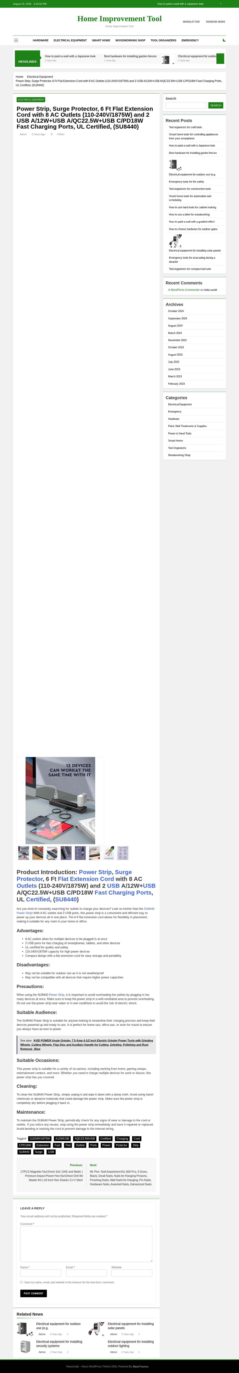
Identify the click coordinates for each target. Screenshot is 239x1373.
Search (171, 98)
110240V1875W (40, 1138)
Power (88, 872)
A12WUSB (62, 1138)
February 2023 (176, 383)
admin (23, 134)
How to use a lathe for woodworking (189, 214)
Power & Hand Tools (179, 433)
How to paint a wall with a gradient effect (192, 221)
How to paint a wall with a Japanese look (42, 56)
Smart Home (101, 40)
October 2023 (176, 347)
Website (116, 1267)
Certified (38, 899)
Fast (101, 892)
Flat (63, 878)
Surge (123, 872)
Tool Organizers (163, 40)
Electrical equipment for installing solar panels (195, 250)
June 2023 (174, 369)
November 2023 (177, 340)
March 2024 (175, 332)
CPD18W (25, 1145)
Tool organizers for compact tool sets (190, 268)
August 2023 (175, 354)
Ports (144, 892)
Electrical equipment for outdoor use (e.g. (175, 56)
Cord (107, 878)
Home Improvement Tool (119, 18)
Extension (84, 878)
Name (25, 1267)
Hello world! (210, 289)
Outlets (27, 885)
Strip (105, 872)
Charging (121, 892)
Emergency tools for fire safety (186, 181)
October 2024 (176, 311)
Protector (30, 878)
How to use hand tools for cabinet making (192, 207)
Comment (27, 1224)
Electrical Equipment (70, 40)
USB (113, 885)
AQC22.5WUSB (85, 1138)
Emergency (190, 40)
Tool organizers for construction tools (190, 188)
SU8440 (66, 899)
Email (70, 1267)
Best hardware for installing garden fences (179, 3)
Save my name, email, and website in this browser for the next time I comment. (69, 1282)
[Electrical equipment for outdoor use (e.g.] (140, 60)
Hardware (40, 40)
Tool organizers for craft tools (185, 127)
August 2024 (175, 325)
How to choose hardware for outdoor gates (193, 228)
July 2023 (173, 361)
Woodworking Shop (130, 40)
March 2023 (175, 376)
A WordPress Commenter (184, 289)
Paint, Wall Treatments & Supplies (187, 426)
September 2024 (177, 318)
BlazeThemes (140, 1366)
